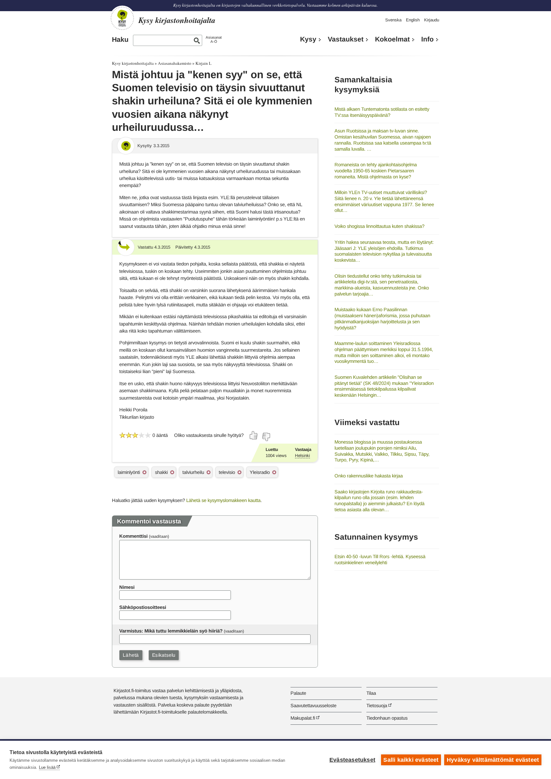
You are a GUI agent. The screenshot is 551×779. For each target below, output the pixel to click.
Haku (120, 39)
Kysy (308, 39)
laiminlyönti (129, 472)
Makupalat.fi (302, 718)
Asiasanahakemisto (174, 63)
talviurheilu (193, 472)
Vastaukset (346, 39)
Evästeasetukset (352, 760)
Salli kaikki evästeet (410, 760)
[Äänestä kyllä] (254, 435)
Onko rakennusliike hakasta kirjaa (368, 475)
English (413, 20)
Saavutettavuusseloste (313, 705)
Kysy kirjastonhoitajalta (133, 63)
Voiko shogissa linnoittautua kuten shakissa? (379, 226)
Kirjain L (203, 63)
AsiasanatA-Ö (214, 39)
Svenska (393, 20)
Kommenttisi (133, 536)
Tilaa (371, 693)
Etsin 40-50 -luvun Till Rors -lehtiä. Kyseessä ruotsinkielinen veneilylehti (379, 559)
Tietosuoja (376, 705)
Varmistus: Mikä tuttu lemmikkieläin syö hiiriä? (171, 630)
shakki (161, 472)
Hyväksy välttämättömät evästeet (493, 760)
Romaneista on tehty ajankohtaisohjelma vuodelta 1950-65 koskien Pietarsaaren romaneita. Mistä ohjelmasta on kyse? (375, 170)
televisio (227, 472)
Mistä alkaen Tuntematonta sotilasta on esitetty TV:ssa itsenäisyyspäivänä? (381, 112)
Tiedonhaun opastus (387, 718)
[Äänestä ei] (266, 437)
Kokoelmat (392, 39)
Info (427, 39)
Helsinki (302, 455)
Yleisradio (260, 472)
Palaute (298, 693)
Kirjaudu (431, 20)
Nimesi (127, 587)
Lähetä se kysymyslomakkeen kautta (223, 500)
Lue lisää (47, 767)
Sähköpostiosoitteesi (142, 607)
